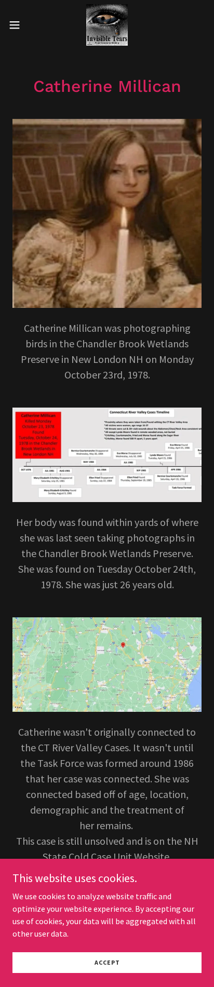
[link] (107, 25)
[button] (19, 25)
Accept (107, 962)
